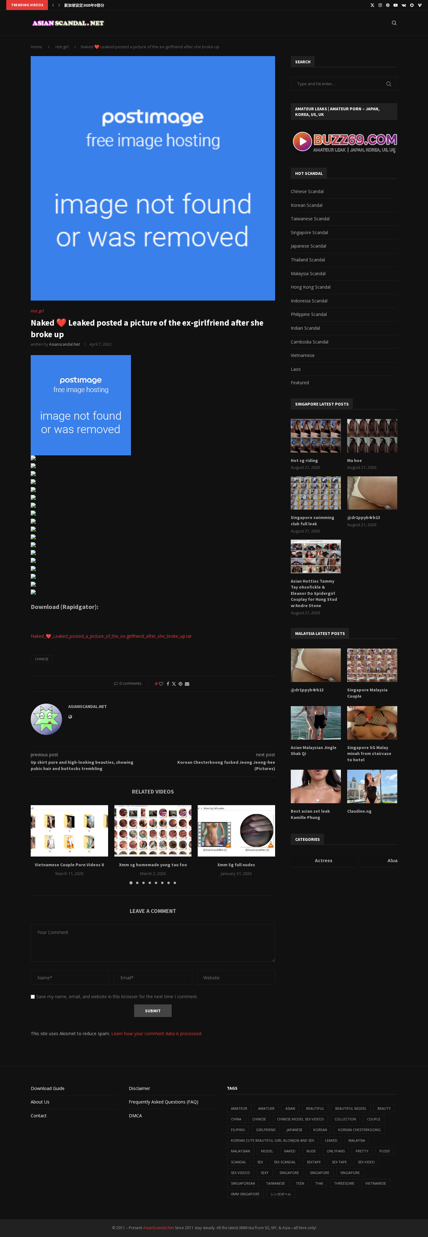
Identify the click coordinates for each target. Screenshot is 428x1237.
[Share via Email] (187, 684)
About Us (40, 1102)
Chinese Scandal (307, 191)
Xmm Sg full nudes (236, 864)
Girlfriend (266, 1129)
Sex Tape (339, 1162)
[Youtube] (396, 5)
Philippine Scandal (309, 314)
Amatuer (266, 1108)
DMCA (135, 1116)
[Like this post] (161, 684)
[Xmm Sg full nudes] (236, 831)
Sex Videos (240, 1172)
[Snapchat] (412, 5)
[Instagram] (380, 5)
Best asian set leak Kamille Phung (310, 814)
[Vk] (404, 5)
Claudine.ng (359, 811)
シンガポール (280, 1194)
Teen (300, 1183)
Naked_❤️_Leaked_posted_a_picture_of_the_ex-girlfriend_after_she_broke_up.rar (111, 636)
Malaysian (240, 1151)
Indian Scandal (305, 328)
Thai (319, 1183)
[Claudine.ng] (372, 786)
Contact (39, 1116)
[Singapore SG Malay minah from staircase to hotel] (372, 723)
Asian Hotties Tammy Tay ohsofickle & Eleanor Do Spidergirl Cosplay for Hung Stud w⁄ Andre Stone (314, 593)
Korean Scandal (306, 205)
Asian (290, 1108)
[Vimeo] (420, 5)
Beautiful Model (351, 1108)
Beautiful (315, 1108)
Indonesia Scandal (309, 301)
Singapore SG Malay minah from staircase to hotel (369, 754)
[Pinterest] (387, 5)
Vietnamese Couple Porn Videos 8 (69, 864)
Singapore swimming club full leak (312, 521)
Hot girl (62, 47)
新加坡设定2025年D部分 (84, 5)
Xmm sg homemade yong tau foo (153, 864)
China (236, 1119)
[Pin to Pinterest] (180, 684)
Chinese (42, 659)
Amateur (239, 1108)
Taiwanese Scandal (310, 219)
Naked (289, 1151)
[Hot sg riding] (316, 436)
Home (36, 47)
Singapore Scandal (309, 232)
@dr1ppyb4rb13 (363, 517)
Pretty (362, 1151)
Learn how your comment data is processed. (156, 1033)
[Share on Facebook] (168, 684)
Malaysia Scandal (308, 273)
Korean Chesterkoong (359, 1129)
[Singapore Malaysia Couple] (372, 665)
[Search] (394, 22)
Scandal (238, 1162)
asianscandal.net (64, 344)
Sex (260, 1162)
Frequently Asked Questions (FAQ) (163, 1102)
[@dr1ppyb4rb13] (372, 493)
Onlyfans (336, 1151)
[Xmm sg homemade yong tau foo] (153, 831)
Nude (311, 1151)
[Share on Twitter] (174, 684)
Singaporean (243, 1183)
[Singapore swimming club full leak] (316, 493)
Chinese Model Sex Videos (300, 1119)
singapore (289, 1172)
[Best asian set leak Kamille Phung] (316, 786)
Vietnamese (303, 355)
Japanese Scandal (308, 246)
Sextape (314, 1162)
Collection (345, 1119)
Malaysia (356, 1140)
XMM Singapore (245, 1194)
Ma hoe (354, 460)
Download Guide (48, 1088)
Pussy (384, 1151)
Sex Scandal (285, 1162)
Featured (300, 382)
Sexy (265, 1172)
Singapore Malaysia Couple (367, 693)
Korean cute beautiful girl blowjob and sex (272, 1140)
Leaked (331, 1140)
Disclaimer (139, 1088)
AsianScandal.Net (158, 1227)
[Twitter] (372, 5)
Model (267, 1151)
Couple (373, 1119)
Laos (296, 369)
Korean (320, 1129)
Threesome (344, 1183)
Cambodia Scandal (309, 342)
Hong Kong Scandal (311, 287)
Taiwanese (275, 1183)
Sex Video (366, 1162)
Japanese (294, 1129)
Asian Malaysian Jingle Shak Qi (314, 751)
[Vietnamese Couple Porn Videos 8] (69, 831)
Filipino (238, 1129)
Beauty (384, 1108)
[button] (52, 5)
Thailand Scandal (308, 260)
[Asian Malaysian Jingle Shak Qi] (316, 723)
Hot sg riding (304, 460)
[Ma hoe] (372, 436)
